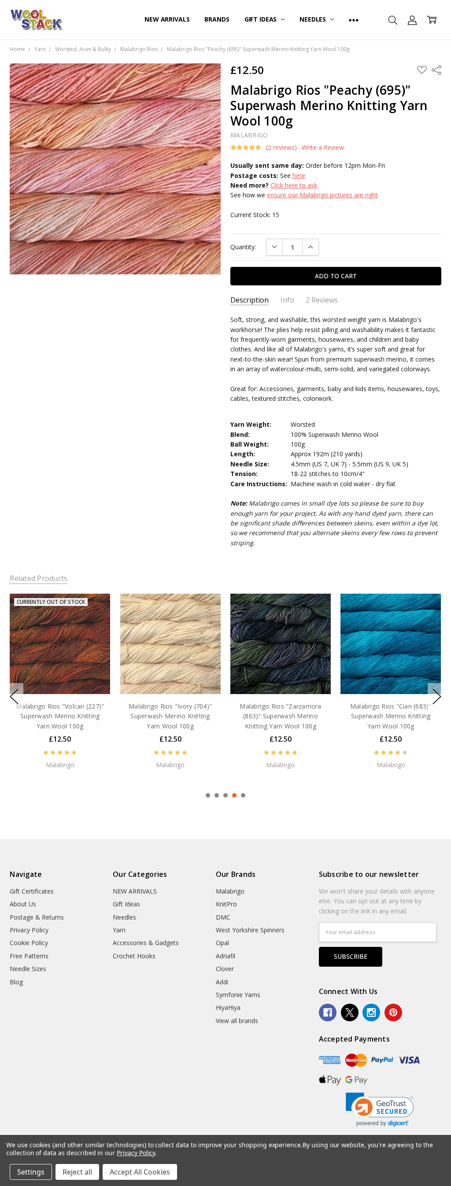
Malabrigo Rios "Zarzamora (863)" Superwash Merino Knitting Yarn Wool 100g (170, 716)
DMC (223, 917)
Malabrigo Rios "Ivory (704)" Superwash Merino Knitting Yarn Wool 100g (60, 716)
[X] (350, 1012)
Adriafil (225, 956)
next (437, 696)
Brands (216, 19)
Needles (313, 19)
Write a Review (323, 147)
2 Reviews (322, 300)
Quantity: (243, 247)
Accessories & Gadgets (146, 942)
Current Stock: (254, 215)
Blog (16, 982)
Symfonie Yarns (238, 994)
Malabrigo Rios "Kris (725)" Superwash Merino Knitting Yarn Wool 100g (391, 716)
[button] (379, 1109)
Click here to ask (293, 185)
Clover (225, 968)
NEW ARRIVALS (166, 19)
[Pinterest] (393, 1012)
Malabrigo (230, 891)
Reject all (77, 1172)
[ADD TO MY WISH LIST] (94, 623)
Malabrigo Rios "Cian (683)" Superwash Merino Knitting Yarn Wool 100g (281, 716)
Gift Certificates (32, 891)
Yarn (119, 930)
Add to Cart (60, 676)
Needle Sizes (28, 968)
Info (287, 300)
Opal (222, 942)
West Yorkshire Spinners (250, 930)
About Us (23, 904)
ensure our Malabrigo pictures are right (322, 195)
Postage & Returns (37, 917)
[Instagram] (371, 1012)
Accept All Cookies (140, 1172)
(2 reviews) (281, 147)
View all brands (237, 1020)
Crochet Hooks (134, 956)
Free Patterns (29, 956)
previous (14, 696)
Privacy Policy (29, 930)
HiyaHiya (228, 1007)
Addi (222, 982)
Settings (30, 1172)
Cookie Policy (29, 942)
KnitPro (226, 904)
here (298, 175)
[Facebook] (327, 1012)
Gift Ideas (261, 19)
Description (249, 300)
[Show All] (353, 20)
